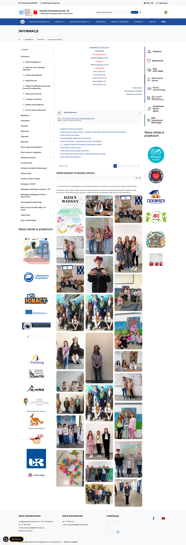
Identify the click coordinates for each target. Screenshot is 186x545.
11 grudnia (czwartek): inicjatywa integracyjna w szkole (81, 144)
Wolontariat (157, 60)
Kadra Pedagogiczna (33, 62)
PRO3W (75, 542)
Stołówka (24, 126)
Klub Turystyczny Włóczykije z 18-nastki (33, 208)
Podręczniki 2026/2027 (29, 3)
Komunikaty (25, 121)
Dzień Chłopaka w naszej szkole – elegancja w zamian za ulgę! (83, 154)
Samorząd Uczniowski (33, 94)
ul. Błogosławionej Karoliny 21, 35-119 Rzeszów (36, 521)
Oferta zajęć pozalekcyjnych (31, 147)
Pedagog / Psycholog (33, 99)
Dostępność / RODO (28, 184)
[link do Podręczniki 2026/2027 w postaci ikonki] (19, 3)
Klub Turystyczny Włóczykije (156, 120)
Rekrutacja (25, 131)
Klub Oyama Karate (157, 79)
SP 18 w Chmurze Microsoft (35, 110)
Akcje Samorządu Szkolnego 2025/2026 (74, 150)
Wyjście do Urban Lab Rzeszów (71, 129)
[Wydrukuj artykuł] (137, 178)
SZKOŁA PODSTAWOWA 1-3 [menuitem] (80, 22)
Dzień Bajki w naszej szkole (70, 147)
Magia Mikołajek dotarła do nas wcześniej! (75, 138)
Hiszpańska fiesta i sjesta (158, 108)
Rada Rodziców (31, 81)
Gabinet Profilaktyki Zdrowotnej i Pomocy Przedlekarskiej (37, 87)
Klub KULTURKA (158, 70)
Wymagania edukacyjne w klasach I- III (35, 189)
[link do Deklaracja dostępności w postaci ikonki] (41, 3)
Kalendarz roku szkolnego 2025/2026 (34, 68)
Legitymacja (162, 3)
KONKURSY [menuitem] (139, 22)
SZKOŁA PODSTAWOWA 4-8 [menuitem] (39, 22)
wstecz (25, 49)
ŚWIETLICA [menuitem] (59, 22)
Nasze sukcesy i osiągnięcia (31, 152)
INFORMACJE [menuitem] (100, 22)
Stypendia (24, 136)
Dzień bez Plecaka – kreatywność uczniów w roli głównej (81, 141)
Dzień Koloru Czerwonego (69, 135)
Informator (25, 56)
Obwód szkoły (26, 173)
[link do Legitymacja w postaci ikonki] (157, 3)
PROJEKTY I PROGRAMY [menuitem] (120, 22)
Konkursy (157, 51)
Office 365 (149, 3)
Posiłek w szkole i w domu (30, 179)
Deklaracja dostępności (51, 3)
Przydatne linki (26, 163)
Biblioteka (24, 142)
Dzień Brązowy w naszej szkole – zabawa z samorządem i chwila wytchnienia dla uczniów (93, 132)
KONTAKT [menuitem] (152, 22)
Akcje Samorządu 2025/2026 (70, 157)
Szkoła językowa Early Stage (31, 202)
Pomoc (18, 539)
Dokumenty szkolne (28, 158)
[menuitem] (22, 21)
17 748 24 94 (25, 525)
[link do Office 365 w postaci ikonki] (144, 3)
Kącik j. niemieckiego (28, 220)
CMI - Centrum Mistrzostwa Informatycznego (158, 98)
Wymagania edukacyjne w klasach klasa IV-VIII (33, 195)
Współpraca (25, 115)
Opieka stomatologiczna (34, 105)
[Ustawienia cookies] (6, 539)
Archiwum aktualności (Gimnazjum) (34, 168)
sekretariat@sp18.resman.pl (34, 528)
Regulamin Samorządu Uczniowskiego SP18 (78, 118)
